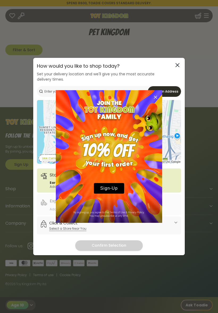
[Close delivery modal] (177, 65)
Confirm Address (164, 91)
